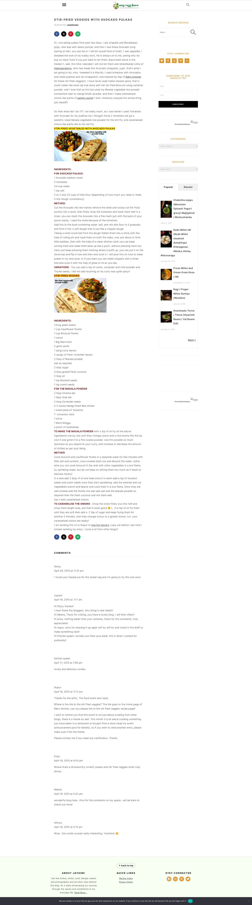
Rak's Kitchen (133, 76)
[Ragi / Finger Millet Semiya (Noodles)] (166, 299)
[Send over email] (77, 34)
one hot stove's (100, 525)
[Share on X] (63, 34)
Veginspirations (63, 68)
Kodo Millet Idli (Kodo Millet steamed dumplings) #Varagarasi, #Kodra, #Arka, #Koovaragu (176, 243)
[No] (248, 901)
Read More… (80, 892)
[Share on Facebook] (56, 34)
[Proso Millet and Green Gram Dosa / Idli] (166, 279)
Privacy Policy (126, 882)
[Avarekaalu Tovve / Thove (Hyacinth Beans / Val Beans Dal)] (166, 321)
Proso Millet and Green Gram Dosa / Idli (184, 272)
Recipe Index (126, 878)
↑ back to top (126, 865)
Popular (168, 187)
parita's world (85, 98)
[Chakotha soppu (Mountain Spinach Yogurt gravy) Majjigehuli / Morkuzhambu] (166, 217)
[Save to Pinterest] (70, 34)
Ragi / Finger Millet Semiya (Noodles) (181, 293)
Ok (190, 901)
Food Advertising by (182, 124)
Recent (188, 187)
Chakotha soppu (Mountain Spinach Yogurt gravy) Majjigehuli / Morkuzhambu (184, 209)
